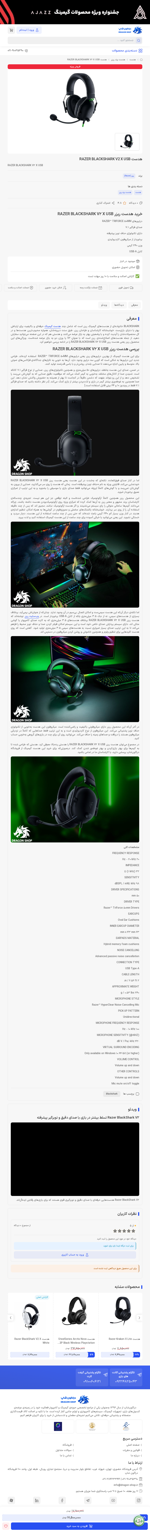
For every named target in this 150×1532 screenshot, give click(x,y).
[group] (75, 12)
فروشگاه (67, 1445)
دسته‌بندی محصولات (124, 51)
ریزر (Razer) (129, 176)
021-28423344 (111, 1479)
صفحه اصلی (133, 1445)
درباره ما (135, 1456)
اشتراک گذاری (103, 203)
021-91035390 (130, 1479)
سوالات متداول (64, 1450)
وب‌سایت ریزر (32, 616)
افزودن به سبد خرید (77, 1526)
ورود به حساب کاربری (72, 1255)
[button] (11, 1318)
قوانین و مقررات (131, 1450)
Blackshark (111, 1094)
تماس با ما (66, 1456)
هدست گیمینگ (52, 326)
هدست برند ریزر (118, 59)
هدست (133, 59)
